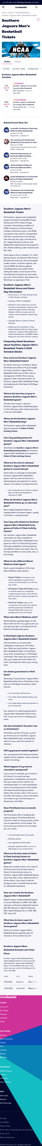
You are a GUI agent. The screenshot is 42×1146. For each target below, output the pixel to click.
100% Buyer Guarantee (24, 2)
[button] (6, 69)
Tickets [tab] (7, 62)
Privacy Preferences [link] (7, 1137)
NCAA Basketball (22, 13)
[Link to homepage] (21, 7)
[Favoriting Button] (38, 19)
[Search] (36, 7)
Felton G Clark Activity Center (17, 456)
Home (4, 13)
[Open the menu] (3, 7)
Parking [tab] (17, 62)
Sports (11, 13)
